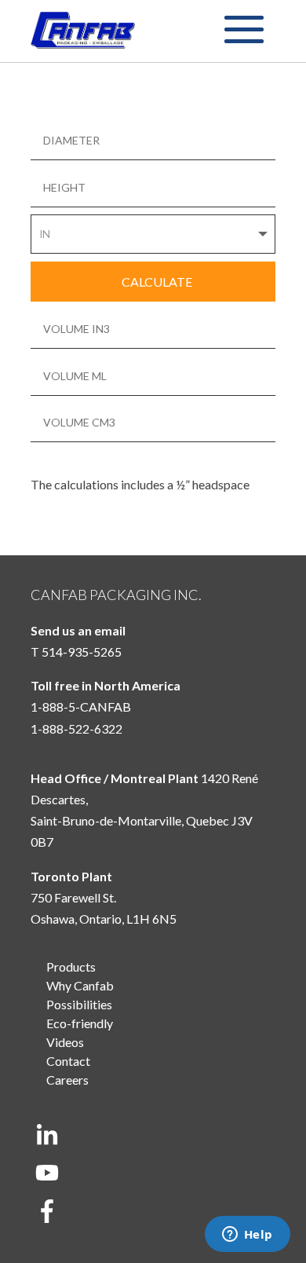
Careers (67, 1079)
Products (71, 966)
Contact (68, 1060)
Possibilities (79, 1004)
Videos (65, 1041)
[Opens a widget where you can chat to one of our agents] (247, 1235)
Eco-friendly (79, 1023)
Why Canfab (80, 985)
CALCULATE (157, 281)
